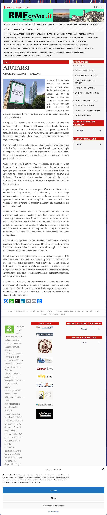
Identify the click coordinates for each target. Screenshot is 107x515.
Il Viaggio (51, 34)
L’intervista (62, 41)
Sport (7, 29)
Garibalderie (10, 37)
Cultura (61, 24)
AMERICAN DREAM (84, 105)
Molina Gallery (50, 45)
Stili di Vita (27, 45)
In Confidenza (24, 37)
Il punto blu (41, 48)
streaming (13, 403)
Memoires (60, 52)
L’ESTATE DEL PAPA (84, 70)
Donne (7, 41)
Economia (72, 24)
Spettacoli (27, 29)
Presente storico (77, 37)
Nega (53, 498)
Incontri (30, 34)
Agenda (82, 34)
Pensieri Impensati (46, 52)
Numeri (88, 130)
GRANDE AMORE (83, 115)
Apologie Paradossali (67, 34)
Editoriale (17, 24)
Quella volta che (12, 48)
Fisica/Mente (19, 52)
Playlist (48, 56)
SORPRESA (80, 65)
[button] (102, 469)
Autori (88, 144)
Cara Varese (18, 34)
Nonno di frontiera (77, 41)
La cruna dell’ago (12, 45)
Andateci (8, 52)
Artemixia (89, 48)
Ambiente (83, 24)
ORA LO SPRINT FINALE (86, 100)
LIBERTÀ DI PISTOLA (85, 88)
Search (99, 7)
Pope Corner (37, 56)
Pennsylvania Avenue (75, 52)
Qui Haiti (37, 45)
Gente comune (28, 48)
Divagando (40, 34)
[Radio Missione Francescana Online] (53, 15)
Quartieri (83, 45)
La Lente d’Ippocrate (68, 45)
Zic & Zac (28, 41)
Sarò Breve (32, 52)
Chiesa (51, 24)
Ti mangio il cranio (12, 56)
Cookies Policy (53, 511)
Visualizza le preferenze (53, 505)
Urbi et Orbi (92, 37)
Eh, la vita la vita (56, 48)
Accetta (53, 490)
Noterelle (36, 37)
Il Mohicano (39, 41)
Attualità (30, 24)
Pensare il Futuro (60, 37)
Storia (16, 29)
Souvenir (51, 41)
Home (7, 24)
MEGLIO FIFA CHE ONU (86, 75)
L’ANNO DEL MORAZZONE (87, 110)
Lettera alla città (74, 48)
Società (95, 24)
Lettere (90, 34)
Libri (38, 29)
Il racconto (17, 41)
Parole (46, 37)
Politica (41, 24)
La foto (26, 56)
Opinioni (7, 34)
